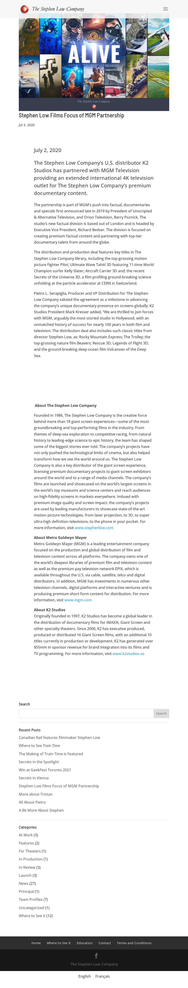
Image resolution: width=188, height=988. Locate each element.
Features (26, 843)
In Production (31, 859)
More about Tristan (36, 794)
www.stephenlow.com (94, 527)
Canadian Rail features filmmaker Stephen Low (59, 737)
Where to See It (32, 915)
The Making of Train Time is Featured (51, 753)
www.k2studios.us (128, 653)
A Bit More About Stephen (41, 810)
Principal (26, 891)
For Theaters (30, 851)
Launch (25, 875)
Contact (105, 943)
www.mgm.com (78, 599)
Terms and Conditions (134, 943)
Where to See (39, 745)
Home (36, 943)
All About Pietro (32, 802)
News (23, 883)
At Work (26, 835)
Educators (85, 943)
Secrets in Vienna (34, 777)
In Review (27, 867)
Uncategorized (31, 907)
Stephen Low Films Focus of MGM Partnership (71, 115)
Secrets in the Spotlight (39, 761)
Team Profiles (31, 899)
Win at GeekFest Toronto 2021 (45, 769)
